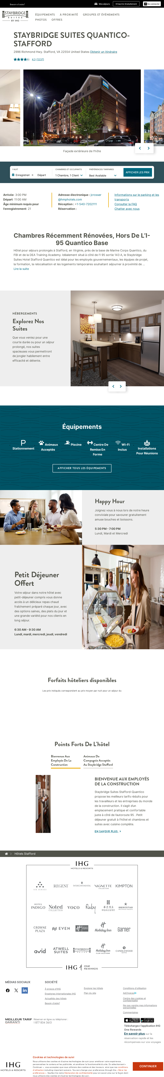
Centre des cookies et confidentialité (134, 999)
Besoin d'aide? (17, 4)
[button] (152, 3)
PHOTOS (41, 20)
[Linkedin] (25, 990)
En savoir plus (107, 831)
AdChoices (128, 993)
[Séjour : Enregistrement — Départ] (30, 175)
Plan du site (90, 993)
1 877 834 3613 (43, 1022)
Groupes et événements (101, 14)
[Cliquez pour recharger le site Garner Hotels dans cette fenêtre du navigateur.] (124, 928)
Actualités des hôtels (55, 998)
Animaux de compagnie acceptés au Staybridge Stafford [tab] (98, 760)
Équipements (45, 14)
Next (149, 148)
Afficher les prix (138, 172)
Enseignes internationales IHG (60, 993)
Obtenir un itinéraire (103, 51)
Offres (57, 20)
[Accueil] (6, 853)
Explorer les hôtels (93, 988)
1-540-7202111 (87, 204)
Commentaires (130, 1012)
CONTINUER (148, 1066)
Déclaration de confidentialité (78, 1072)
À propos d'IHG (53, 988)
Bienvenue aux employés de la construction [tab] (61, 760)
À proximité (69, 14)
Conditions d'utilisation (134, 988)
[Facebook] (8, 990)
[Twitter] (16, 990)
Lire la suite (21, 268)
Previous (140, 148)
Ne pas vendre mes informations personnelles (140, 1006)
